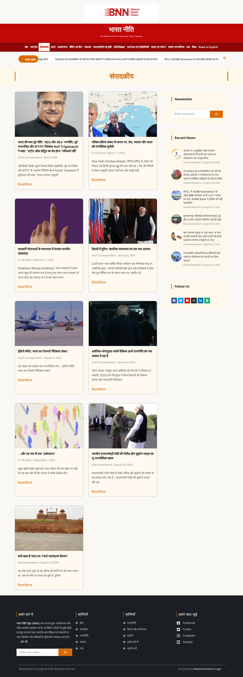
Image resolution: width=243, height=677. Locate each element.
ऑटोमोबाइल (119, 47)
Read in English (208, 47)
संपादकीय (44, 47)
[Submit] (216, 114)
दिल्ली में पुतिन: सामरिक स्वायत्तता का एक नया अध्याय (121, 249)
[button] (225, 58)
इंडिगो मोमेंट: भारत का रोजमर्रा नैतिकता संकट (42, 351)
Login (218, 669)
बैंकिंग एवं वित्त (76, 47)
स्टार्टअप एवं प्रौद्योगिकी (138, 47)
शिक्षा (194, 47)
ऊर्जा (53, 47)
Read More (25, 183)
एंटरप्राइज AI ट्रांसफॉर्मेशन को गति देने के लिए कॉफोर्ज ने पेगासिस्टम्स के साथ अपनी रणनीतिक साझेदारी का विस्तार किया (93, 59)
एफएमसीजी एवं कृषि (102, 47)
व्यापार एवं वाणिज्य (176, 47)
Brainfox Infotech (203, 669)
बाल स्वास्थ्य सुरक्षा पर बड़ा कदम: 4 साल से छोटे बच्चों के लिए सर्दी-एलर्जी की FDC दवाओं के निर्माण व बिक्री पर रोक (202, 236)
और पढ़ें (23, 641)
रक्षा (188, 47)
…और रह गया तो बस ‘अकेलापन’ (36, 454)
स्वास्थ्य (87, 47)
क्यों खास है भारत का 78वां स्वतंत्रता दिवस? (43, 556)
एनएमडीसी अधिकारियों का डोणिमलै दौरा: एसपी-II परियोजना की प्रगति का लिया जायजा (202, 257)
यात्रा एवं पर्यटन (158, 47)
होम (26, 47)
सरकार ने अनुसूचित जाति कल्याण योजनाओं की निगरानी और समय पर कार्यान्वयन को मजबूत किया (199, 154)
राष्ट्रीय (34, 47)
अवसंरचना (62, 47)
